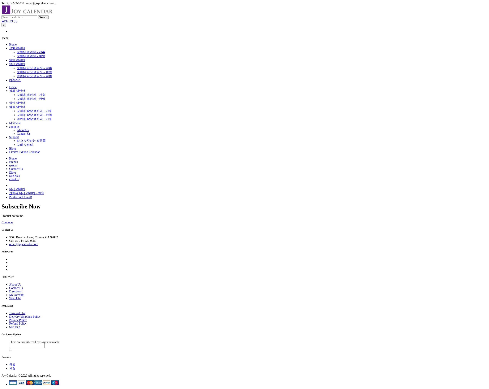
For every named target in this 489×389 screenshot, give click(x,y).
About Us (23, 130)
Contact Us (23, 133)
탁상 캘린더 (17, 64)
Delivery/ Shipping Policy (24, 316)
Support (14, 137)
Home (13, 44)
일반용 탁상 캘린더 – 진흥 (34, 76)
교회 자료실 (25, 144)
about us (14, 126)
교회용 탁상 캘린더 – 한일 (34, 72)
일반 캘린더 (17, 60)
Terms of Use (17, 313)
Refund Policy (18, 323)
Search (43, 17)
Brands (13, 162)
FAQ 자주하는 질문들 (31, 140)
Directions (15, 291)
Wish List (15, 298)
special (13, 165)
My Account (16, 294)
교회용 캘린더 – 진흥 (31, 52)
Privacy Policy (18, 320)
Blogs (12, 148)
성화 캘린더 (17, 48)
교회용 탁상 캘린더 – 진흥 (34, 68)
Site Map (14, 175)
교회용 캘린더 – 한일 (31, 56)
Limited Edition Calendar (24, 152)
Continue (7, 222)
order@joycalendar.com (23, 244)
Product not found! (20, 197)
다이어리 (15, 80)
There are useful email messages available (34, 342)
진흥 (12, 368)
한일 (12, 364)
